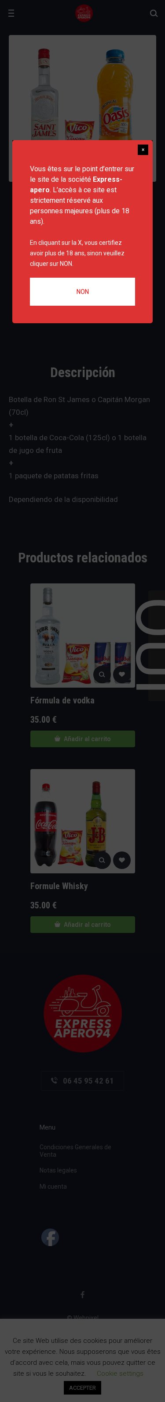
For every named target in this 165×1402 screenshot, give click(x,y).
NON (83, 291)
